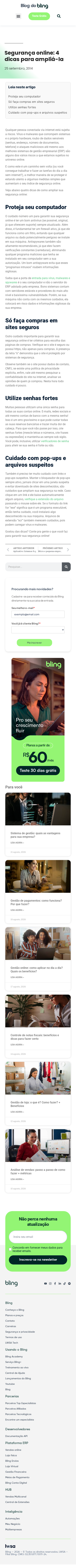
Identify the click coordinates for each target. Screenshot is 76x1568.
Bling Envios (12, 1461)
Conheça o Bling (14, 1310)
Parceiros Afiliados (15, 1409)
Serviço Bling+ (13, 1362)
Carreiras (10, 1326)
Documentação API (16, 1436)
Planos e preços (14, 1315)
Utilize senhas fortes (22, 107)
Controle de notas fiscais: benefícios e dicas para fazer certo (35, 1037)
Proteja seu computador (24, 96)
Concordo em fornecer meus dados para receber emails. (38, 1249)
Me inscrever (34, 642)
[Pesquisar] (66, 566)
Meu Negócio (12, 1524)
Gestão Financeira (15, 1472)
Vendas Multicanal (15, 1496)
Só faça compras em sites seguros (31, 101)
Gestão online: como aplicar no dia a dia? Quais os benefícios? (37, 969)
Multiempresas (13, 1529)
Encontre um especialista (19, 1420)
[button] (18, 16)
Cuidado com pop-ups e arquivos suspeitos (37, 112)
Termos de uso (13, 1337)
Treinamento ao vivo (16, 1367)
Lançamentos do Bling (18, 1378)
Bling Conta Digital (16, 1483)
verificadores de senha (55, 441)
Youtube (10, 1384)
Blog (7, 1389)
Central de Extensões (17, 1502)
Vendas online (13, 1450)
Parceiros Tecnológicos (18, 1414)
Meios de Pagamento (17, 1477)
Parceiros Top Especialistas (20, 1403)
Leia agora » (17, 842)
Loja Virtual (11, 1466)
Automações (12, 1518)
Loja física (11, 1455)
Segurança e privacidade (20, 1332)
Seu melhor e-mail (23, 607)
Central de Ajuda (15, 1373)
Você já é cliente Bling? (26, 623)
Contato (10, 1321)
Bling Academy (14, 1356)
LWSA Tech (11, 1343)
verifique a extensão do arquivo (44, 499)
